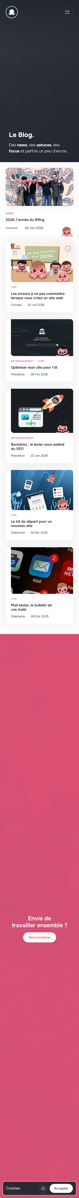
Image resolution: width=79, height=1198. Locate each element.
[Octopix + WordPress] (12, 12)
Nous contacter (39, 937)
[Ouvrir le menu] (67, 12)
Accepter (61, 1188)
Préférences (43, 1188)
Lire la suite (39, 199)
